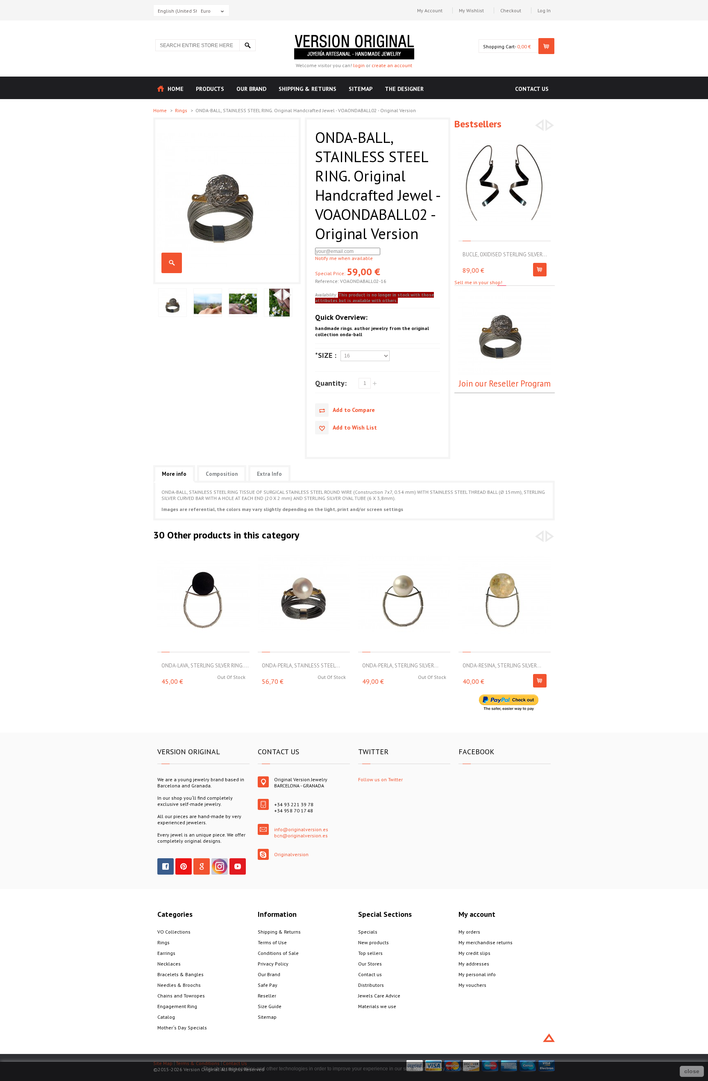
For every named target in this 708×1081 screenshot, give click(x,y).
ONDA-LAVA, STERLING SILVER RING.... (205, 665)
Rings (181, 110)
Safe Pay (267, 985)
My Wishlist (471, 10)
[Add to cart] (540, 269)
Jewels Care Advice (379, 996)
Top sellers (370, 953)
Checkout (510, 10)
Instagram (219, 866)
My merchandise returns (485, 942)
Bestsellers (478, 124)
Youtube (237, 866)
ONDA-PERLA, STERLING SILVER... (400, 665)
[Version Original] (354, 38)
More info (174, 473)
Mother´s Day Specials (182, 1027)
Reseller (267, 996)
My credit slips (474, 953)
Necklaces (169, 964)
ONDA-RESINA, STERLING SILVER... (502, 665)
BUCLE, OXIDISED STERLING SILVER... (505, 254)
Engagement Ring (177, 1006)
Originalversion (291, 854)
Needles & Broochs (179, 985)
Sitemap (267, 1017)
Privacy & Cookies (449, 1069)
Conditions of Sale (278, 953)
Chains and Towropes (181, 996)
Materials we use (377, 1006)
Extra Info (269, 473)
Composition (222, 473)
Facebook (165, 866)
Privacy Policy (273, 964)
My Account (429, 10)
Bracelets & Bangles (180, 974)
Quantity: (331, 382)
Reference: (327, 281)
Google (201, 866)
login (359, 65)
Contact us (370, 974)
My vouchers (472, 985)
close (691, 1071)
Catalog (166, 1017)
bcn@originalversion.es (301, 835)
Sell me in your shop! (478, 282)
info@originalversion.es (301, 829)
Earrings (166, 953)
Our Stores (370, 964)
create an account (392, 65)
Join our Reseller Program (505, 383)
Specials (367, 932)
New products (373, 942)
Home (160, 110)
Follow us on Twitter (380, 779)
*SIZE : (325, 355)
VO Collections (174, 932)
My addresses (473, 964)
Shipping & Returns (279, 932)
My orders (469, 932)
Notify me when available (344, 258)
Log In (544, 10)
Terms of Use (272, 942)
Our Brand (269, 974)
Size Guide (269, 1006)
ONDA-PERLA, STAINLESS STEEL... (301, 665)
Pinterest (183, 866)
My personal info (477, 974)
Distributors (371, 985)
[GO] (247, 45)
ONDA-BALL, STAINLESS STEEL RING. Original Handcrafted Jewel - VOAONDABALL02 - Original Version (171, 263)
